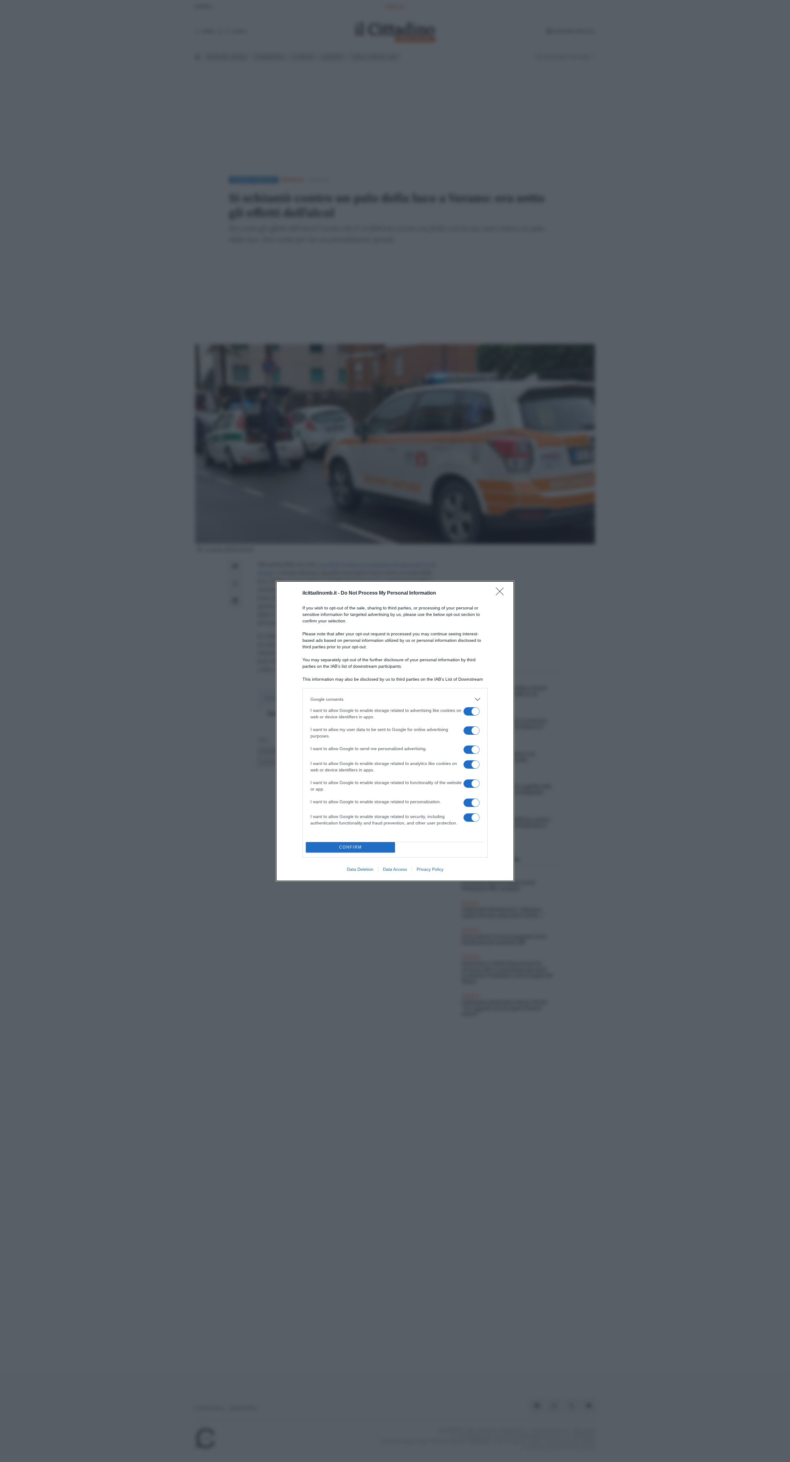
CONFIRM (350, 847)
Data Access (395, 869)
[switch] (472, 711)
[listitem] (395, 699)
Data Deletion (360, 869)
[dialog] (395, 731)
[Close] (502, 593)
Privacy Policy (430, 869)
